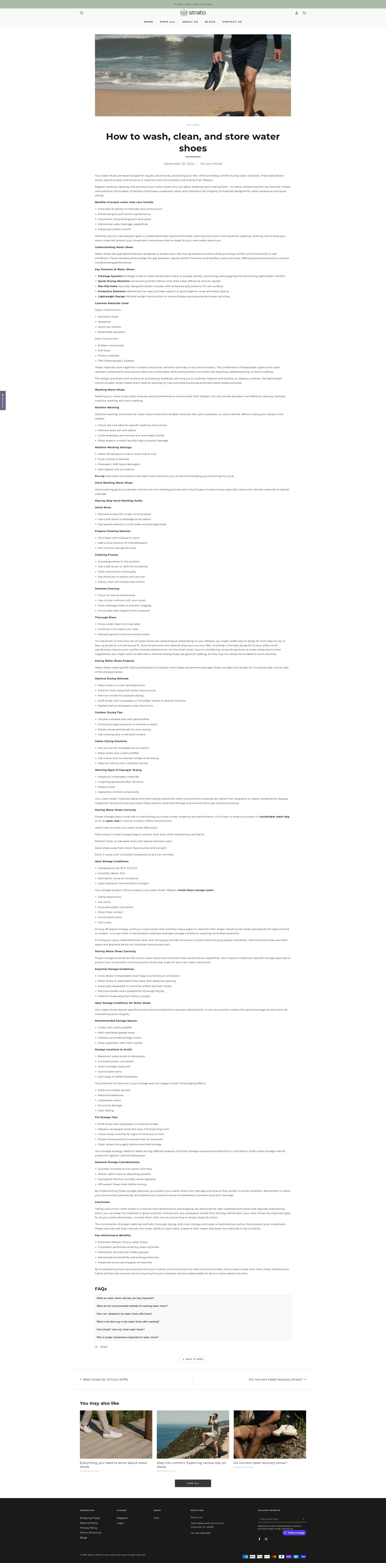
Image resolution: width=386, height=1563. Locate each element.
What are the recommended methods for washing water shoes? (132, 1306)
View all (193, 1483)
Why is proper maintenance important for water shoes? (127, 1337)
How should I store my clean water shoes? (121, 1329)
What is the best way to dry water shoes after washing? (128, 1321)
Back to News (195, 1359)
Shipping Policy (90, 1518)
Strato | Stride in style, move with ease (107, 1555)
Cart (156, 1518)
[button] (81, 13)
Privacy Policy (88, 1527)
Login (120, 1523)
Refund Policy (89, 1523)
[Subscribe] (304, 1519)
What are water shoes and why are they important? (125, 1298)
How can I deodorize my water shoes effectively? (124, 1313)
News (196, 125)
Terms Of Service (90, 1532)
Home (188, 125)
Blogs (83, 1537)
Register (122, 1518)
